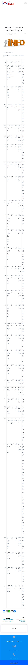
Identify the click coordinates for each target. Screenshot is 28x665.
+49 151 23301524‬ (14, 658)
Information (13, 33)
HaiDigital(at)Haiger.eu (14, 649)
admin (9, 33)
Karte (21, 641)
